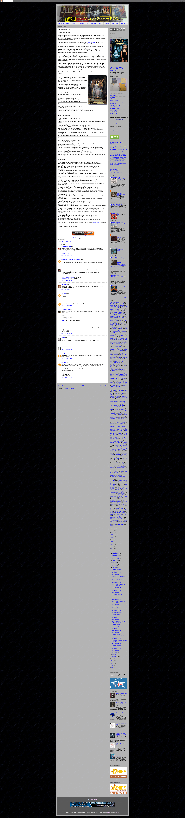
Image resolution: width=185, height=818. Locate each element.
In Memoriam (122, 397)
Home (82, 385)
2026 (112, 530)
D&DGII (121, 350)
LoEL (118, 412)
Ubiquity (119, 497)
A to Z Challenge (64, 241)
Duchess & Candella (121, 366)
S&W (115, 461)
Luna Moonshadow (121, 413)
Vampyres (113, 504)
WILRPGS (117, 514)
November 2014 (115, 555)
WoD (115, 518)
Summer (116, 477)
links (112, 412)
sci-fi (122, 462)
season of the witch (120, 463)
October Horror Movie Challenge (116, 102)
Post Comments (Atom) (69, 388)
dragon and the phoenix (115, 362)
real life (118, 454)
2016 (112, 548)
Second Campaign (114, 465)
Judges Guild (123, 404)
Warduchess (123, 507)
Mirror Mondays (116, 422)
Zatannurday (121, 524)
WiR (121, 514)
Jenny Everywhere (119, 402)
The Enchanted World (114, 108)
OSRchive (116, 445)
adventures (119, 316)
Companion (112, 348)
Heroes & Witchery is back (117, 612)
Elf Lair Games (123, 369)
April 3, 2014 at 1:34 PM (66, 305)
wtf (118, 521)
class (126, 339)
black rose (124, 325)
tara (117, 484)
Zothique (111, 525)
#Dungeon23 (121, 303)
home (116, 393)
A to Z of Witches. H (116, 630)
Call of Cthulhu (116, 332)
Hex (126, 390)
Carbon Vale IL (124, 332)
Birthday (118, 325)
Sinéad (125, 468)
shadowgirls (112, 467)
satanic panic (124, 461)
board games (118, 330)
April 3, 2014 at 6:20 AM (66, 255)
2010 (112, 663)
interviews (125, 398)
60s (113, 310)
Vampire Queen (116, 503)
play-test (114, 449)
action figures (118, 313)
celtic (123, 334)
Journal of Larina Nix (115, 404)
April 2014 (114, 567)
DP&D (111, 361)
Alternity (115, 317)
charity (111, 338)
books (125, 330)
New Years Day (118, 431)
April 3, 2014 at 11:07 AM (66, 289)
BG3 (126, 324)
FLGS (120, 377)
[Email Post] (79, 237)
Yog (110, 524)
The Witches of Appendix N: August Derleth (121, 703)
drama (124, 365)
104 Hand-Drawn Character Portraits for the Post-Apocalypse (118, 164)
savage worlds (115, 462)
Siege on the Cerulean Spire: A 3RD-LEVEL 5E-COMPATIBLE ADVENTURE (118, 155)
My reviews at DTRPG (114, 169)
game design (121, 381)
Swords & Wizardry (120, 481)
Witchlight (111, 518)
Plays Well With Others (115, 105)
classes (123, 340)
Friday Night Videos (117, 379)
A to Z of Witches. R (116, 596)
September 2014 (116, 558)
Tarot (122, 484)
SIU (125, 470)
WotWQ (113, 521)
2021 (112, 539)
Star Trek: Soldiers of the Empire (121, 237)
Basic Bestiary (113, 323)
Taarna (117, 483)
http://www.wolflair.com (96, 222)
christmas (120, 339)
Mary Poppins (112, 418)
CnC (112, 343)
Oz (113, 446)
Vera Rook (119, 504)
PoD (119, 449)
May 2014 (114, 565)
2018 (112, 544)
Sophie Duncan (64, 268)
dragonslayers (118, 365)
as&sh (111, 320)
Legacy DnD (124, 409)
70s (119, 310)
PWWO (111, 451)
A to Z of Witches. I (116, 628)
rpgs (116, 459)
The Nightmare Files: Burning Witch (117, 145)
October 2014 (115, 557)
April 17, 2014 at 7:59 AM (66, 377)
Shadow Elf (114, 466)
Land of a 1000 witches (119, 408)
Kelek (115, 405)
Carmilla (113, 334)
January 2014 (115, 656)
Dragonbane (125, 362)
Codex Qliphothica (119, 343)
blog (126, 327)
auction (121, 320)
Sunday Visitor (64, 346)
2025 (112, 532)
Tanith (114, 484)
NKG (121, 434)
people (111, 448)
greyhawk (118, 386)
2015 (112, 550)
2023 (112, 536)
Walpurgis (117, 507)
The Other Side (112, 128)
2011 (112, 662)
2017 (112, 546)
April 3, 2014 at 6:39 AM (66, 264)
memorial (111, 419)
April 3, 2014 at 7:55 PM (66, 333)
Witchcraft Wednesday (116, 517)
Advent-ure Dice (121, 314)
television (112, 487)
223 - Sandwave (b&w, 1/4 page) (116, 151)
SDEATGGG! (112, 463)
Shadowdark (122, 466)
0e (118, 306)
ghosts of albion (123, 383)
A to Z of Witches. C (116, 645)
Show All (125, 297)
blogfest (114, 328)
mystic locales (114, 430)
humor (117, 394)
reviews (125, 457)
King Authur (119, 406)
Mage (116, 414)
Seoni (121, 465)
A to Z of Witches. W (116, 578)
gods (124, 385)
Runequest (121, 459)
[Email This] (59, 239)
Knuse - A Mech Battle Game (116, 161)
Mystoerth (107, 23)
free (110, 379)
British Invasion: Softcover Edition (119, 647)
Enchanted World (113, 371)
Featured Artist (113, 95)
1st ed (117, 307)
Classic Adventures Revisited (115, 342)
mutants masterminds (114, 429)
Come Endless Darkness (115, 345)
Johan (125, 402)
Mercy (121, 419)
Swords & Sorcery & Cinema (116, 106)
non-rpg (125, 434)
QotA (117, 451)
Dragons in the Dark (121, 286)
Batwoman (112, 324)
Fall (119, 373)
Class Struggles (115, 340)
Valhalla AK (119, 501)
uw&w (118, 500)
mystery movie (124, 429)
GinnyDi (114, 385)
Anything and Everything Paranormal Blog (71, 259)
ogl (122, 438)
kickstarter (121, 405)
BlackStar (120, 327)
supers (113, 480)
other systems (123, 445)
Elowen (113, 370)
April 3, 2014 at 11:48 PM (66, 342)
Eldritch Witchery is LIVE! (121, 693)
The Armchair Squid (115, 234)
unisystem (114, 498)
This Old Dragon (113, 110)
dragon (123, 361)
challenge (121, 335)
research (117, 455)
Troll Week (120, 496)
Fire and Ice (116, 377)
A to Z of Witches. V (116, 582)
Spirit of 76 (112, 475)
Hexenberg (119, 391)
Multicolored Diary (65, 318)
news (124, 431)
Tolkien (111, 493)
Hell (115, 390)
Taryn (126, 484)
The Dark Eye (120, 488)
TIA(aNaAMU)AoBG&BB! (114, 492)
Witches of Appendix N (114, 113)
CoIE (125, 343)
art (118, 319)
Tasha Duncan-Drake (66, 246)
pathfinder (118, 446)
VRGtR (111, 507)
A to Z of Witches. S (116, 592)
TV (115, 497)
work (126, 518)
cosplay (125, 349)
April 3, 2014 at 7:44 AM (66, 280)
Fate (126, 374)
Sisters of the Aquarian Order (117, 470)
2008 (112, 667)
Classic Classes (124, 342)
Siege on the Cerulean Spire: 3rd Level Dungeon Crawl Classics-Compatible (118, 158)
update (121, 498)
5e (126, 309)
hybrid (118, 396)
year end (115, 522)
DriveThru (112, 366)
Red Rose (124, 454)
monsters (121, 423)
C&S (110, 332)
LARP (117, 409)
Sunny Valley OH (122, 477)
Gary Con (125, 382)
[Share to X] (61, 239)
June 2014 (114, 564)
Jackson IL (122, 401)
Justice (111, 405)
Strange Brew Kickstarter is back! (119, 570)
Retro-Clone (112, 457)
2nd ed (111, 309)
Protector (115, 450)
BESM (122, 324)
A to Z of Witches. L (116, 617)
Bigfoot (113, 325)
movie (123, 426)
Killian (115, 406)
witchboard (124, 516)
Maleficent (111, 417)
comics (125, 345)
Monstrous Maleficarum (114, 425)
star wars (114, 476)
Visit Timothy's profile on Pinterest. (117, 123)
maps (116, 417)
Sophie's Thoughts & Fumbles (67, 277)
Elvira (124, 370)
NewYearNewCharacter (115, 433)
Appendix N (112, 319)
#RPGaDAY (121, 305)
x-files (125, 521)
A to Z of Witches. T (116, 590)
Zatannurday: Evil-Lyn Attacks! (118, 576)
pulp (124, 450)
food (125, 377)
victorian (125, 504)
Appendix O (61, 23)
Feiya (111, 377)
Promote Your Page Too (114, 130)
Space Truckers (117, 472)
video (114, 505)
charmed (117, 338)
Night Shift (114, 434)
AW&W (125, 320)
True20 (125, 496)
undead (125, 497)
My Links (100, 23)
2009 (112, 665)
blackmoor (114, 327)
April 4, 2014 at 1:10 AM (66, 349)
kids (111, 406)
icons (113, 397)
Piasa (115, 448)
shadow (125, 465)
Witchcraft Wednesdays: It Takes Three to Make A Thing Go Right (121, 755)
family (123, 373)
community (117, 346)
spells (117, 473)
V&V (124, 500)
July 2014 (114, 562)
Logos (87, 23)
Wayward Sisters (113, 509)
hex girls (113, 391)
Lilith (126, 410)
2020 (112, 541)
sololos (108, 812)
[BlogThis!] (60, 239)
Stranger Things (122, 476)
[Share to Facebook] (63, 239)
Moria (119, 426)
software (121, 471)
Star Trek (125, 475)
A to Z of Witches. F (116, 634)
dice (120, 357)
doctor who (112, 360)
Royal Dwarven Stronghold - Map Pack (118, 160)
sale (119, 461)
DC (120, 354)
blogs (120, 328)
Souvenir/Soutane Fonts (117, 616)
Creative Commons (115, 350)
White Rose (112, 512)
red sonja (111, 455)
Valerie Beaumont (113, 501)
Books (67, 23)
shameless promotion (121, 467)
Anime (123, 317)
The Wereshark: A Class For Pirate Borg (118, 149)
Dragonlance (114, 364)
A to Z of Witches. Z (116, 569)
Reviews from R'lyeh (115, 177)
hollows (111, 393)
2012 (112, 660)
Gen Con (114, 383)
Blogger (117, 812)
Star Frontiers (118, 475)
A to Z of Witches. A (116, 650)
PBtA (125, 446)
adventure (112, 316)
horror (121, 393)
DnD (123, 358)
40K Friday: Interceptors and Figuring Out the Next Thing (121, 194)
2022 (112, 537)
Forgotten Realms (114, 378)
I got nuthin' (124, 396)
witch (70, 241)
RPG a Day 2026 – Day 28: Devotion (118, 276)
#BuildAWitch (112, 303)
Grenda (111, 386)
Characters (73, 23)
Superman (118, 479)
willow (111, 514)
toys (126, 493)
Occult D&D (122, 437)
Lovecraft (113, 413)
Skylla (111, 471)
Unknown (63, 293)
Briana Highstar (115, 331)
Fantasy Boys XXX (65, 278)
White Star (117, 512)
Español (111, 373)
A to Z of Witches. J (116, 624)
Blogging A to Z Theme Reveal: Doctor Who (120, 713)
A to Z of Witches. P (116, 604)
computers (121, 348)
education (111, 369)
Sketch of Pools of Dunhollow (120, 250)
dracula (117, 361)
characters (122, 337)
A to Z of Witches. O (116, 606)
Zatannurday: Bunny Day (117, 597)
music (123, 427)
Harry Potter (119, 389)
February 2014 (115, 654)
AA (126, 312)
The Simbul (118, 489)
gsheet (124, 386)
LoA (115, 412)
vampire (125, 501)
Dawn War (115, 354)
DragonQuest (122, 364)
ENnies (120, 371)
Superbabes (112, 479)
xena (111, 522)
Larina (111, 409)
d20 (126, 350)
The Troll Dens (114, 248)
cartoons (119, 334)
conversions (112, 349)
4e (121, 309)
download (123, 360)
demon (125, 354)
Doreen (119, 360)
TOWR (122, 493)
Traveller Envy (121, 494)
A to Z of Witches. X (116, 574)
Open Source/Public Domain (118, 441)
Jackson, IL (112, 98)
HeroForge (121, 390)
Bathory (122, 323)
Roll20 (114, 458)
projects (111, 450)
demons (114, 356)
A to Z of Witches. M (116, 614)
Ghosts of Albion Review (117, 594)
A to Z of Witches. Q (116, 599)
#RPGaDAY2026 (113, 306)
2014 (112, 551)
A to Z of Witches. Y (116, 572)
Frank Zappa (123, 378)
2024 (112, 534)
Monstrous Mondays (114, 100)
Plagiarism (122, 448)
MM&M (123, 422)
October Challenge (114, 438)
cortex (119, 349)
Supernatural (124, 479)
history (124, 391)
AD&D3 (124, 313)
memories (116, 419)
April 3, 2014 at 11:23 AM (66, 298)
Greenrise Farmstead (115, 205)
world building (114, 520)
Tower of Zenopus (115, 191)
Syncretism (112, 483)
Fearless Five (113, 375)
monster (112, 423)
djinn (112, 358)
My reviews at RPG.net (115, 170)
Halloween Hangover (123, 387)
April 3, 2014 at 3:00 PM (66, 321)
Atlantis (116, 320)
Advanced (112, 314)
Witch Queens (115, 23)
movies (111, 427)
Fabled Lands (114, 285)
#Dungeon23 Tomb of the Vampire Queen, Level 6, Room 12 (121, 734)
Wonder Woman (121, 518)
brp (119, 331)
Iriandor (124, 400)
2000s (123, 307)
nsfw (112, 437)
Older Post (103, 385)
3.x (117, 309)
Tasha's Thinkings (65, 253)
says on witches (91, 42)
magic (120, 414)
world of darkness (123, 520)
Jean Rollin (112, 402)
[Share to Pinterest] (64, 239)
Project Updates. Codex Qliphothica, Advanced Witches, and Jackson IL (118, 69)
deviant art (115, 357)
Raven (111, 453)
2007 (112, 669)
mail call (123, 416)
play (126, 448)
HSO (111, 394)
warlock (111, 508)
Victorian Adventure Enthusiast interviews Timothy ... (118, 622)
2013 (112, 658)
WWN (121, 521)
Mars (120, 417)
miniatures (124, 421)
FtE (115, 381)
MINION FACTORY (115, 213)
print (124, 449)
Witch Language (117, 516)
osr (110, 445)
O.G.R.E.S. (116, 437)
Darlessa (117, 353)
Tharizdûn (123, 487)
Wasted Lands (120, 508)
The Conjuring (112, 488)
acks (113, 313)
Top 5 (115, 493)
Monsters (93, 23)
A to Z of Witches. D (116, 643)
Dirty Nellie (125, 357)
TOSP (119, 493)
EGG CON (117, 369)
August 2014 (115, 560)
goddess (119, 385)
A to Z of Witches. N (116, 610)
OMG (121, 440)
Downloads (81, 23)
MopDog (63, 320)
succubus (111, 477)
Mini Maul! (119, 214)
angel (119, 317)
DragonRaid (112, 365)
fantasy (111, 374)
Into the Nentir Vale (116, 400)
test (118, 487)
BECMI (117, 324)
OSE (123, 444)
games (111, 382)
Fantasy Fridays (119, 374)
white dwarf (121, 511)
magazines (112, 414)
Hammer (113, 389)
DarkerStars (112, 353)
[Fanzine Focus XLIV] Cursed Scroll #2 (121, 179)
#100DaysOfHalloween (115, 302)
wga (115, 511)
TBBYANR (114, 485)
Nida (126, 433)
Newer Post (61, 385)
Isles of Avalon (113, 401)
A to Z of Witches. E (116, 638)
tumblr (113, 497)
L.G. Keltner (64, 284)
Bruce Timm (124, 331)
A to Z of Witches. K (116, 619)
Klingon (124, 406)
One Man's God (113, 103)
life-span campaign (120, 410)
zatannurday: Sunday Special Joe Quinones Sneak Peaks (119, 636)
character (113, 337)
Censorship (112, 335)
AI (111, 317)
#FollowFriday (113, 305)
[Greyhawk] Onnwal (121, 223)
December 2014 (115, 553)
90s (110, 312)
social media (117, 471)
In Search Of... (113, 97)
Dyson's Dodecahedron (116, 204)
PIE (118, 448)
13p (122, 306)
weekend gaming (120, 509)
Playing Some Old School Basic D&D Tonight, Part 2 (119, 585)
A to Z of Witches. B (116, 648)
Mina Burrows (64, 353)
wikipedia (123, 512)
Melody (63, 337)
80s (123, 310)
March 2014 (115, 652)
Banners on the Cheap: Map (116, 172)
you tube (114, 524)
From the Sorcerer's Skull (117, 222)
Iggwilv (116, 397)
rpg (118, 458)
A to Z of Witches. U (116, 587)
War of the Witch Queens (115, 111)
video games (121, 505)
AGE (126, 316)
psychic (120, 450)
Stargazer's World (115, 275)
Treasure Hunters (113, 496)
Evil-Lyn (115, 373)
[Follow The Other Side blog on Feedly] (114, 138)
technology (123, 485)
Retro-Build (123, 455)
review (118, 457)
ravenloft (117, 453)
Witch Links (123, 23)
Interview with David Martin (117, 589)
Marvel (124, 417)
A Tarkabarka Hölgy (65, 309)
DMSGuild (117, 358)
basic (121, 322)
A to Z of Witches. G (116, 632)
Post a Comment (63, 380)
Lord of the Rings (124, 412)
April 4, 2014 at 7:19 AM (66, 358)
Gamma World (118, 382)
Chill (114, 339)
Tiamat (122, 492)
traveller (113, 494)
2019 (112, 543)
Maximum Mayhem (121, 418)
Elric (119, 370)
